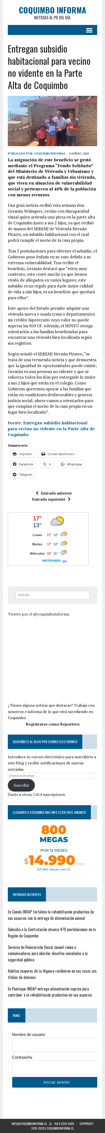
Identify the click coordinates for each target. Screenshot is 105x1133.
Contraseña (22, 1057)
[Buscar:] (53, 594)
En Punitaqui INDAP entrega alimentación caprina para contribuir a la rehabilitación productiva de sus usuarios (50, 992)
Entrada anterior (56, 493)
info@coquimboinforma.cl (29, 1124)
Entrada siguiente (48, 499)
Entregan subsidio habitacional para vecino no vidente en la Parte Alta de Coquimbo (51, 428)
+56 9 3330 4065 (64, 1124)
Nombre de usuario (28, 1035)
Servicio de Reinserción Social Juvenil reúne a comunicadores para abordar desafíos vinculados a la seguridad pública (48, 953)
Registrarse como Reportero (53, 724)
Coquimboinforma (49, 153)
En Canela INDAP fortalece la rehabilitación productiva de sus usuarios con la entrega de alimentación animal (51, 915)
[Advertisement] (49, 659)
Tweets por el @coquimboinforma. (39, 614)
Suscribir (21, 785)
